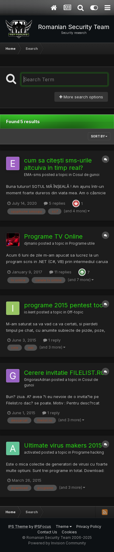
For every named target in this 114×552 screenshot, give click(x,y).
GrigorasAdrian (37, 380)
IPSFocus (42, 526)
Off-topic (75, 312)
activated (32, 452)
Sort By (98, 136)
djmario (30, 243)
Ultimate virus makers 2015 (63, 445)
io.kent (30, 312)
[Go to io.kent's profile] (12, 308)
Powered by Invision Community (57, 543)
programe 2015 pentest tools (66, 305)
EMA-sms (32, 175)
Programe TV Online (53, 236)
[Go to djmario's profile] (12, 239)
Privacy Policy (88, 526)
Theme (63, 526)
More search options (82, 96)
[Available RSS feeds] (104, 512)
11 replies (62, 271)
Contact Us (47, 532)
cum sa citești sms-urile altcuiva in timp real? (58, 164)
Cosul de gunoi (86, 175)
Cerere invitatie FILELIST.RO (64, 372)
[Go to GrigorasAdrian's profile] (12, 375)
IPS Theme (18, 526)
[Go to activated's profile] (12, 448)
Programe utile (82, 243)
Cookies (69, 532)
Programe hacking (88, 452)
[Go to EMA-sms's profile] (12, 163)
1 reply (53, 340)
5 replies (56, 203)
